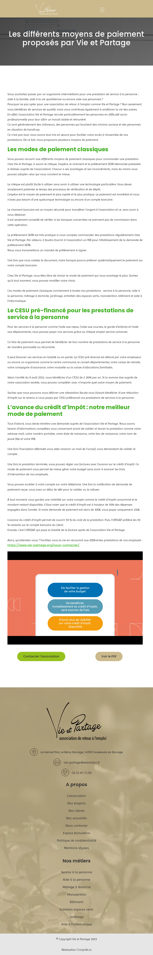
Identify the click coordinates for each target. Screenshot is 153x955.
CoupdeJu (84, 950)
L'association (76, 796)
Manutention (76, 894)
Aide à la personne (76, 879)
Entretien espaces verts (76, 909)
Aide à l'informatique (76, 924)
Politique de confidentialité (76, 840)
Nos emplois (76, 803)
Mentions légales (76, 848)
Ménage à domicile (77, 887)
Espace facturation (76, 833)
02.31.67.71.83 (82, 773)
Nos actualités (76, 818)
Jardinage (76, 917)
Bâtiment (76, 902)
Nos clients (76, 811)
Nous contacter (76, 825)
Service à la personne (76, 872)
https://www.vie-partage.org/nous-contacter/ (43, 545)
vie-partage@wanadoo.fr (82, 762)
